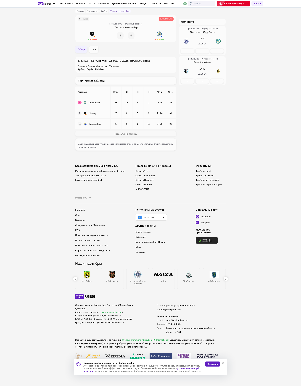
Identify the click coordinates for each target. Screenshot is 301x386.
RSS (77, 230)
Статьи (91, 3)
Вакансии (80, 220)
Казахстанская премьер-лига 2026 (96, 166)
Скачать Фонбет (143, 184)
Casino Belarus (142, 232)
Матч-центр (66, 3)
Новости (80, 3)
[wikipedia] (115, 356)
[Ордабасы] (218, 41)
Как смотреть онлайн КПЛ (88, 180)
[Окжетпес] (186, 41)
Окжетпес (195, 32)
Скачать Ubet (142, 189)
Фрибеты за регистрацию (209, 184)
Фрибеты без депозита (207, 180)
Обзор (81, 49)
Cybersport (140, 237)
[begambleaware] (161, 356)
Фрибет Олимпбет (205, 175)
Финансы (140, 252)
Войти (257, 3)
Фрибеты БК (203, 166)
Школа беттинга (160, 3)
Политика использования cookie (91, 245)
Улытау (118, 27)
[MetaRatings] (85, 296)
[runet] (78, 356)
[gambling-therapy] (183, 356)
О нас (78, 215)
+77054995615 (173, 324)
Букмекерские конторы (124, 3)
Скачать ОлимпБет (145, 175)
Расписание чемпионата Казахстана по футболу (100, 171)
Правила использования (87, 240)
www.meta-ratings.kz (111, 312)
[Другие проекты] (46, 3)
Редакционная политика (87, 255)
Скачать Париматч (144, 180)
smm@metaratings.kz (177, 320)
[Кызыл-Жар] (159, 35)
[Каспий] (186, 71)
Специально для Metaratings (90, 225)
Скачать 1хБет (142, 171)
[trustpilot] (137, 356)
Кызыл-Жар (131, 27)
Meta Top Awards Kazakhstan (150, 242)
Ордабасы (209, 32)
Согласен (212, 364)
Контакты (80, 210)
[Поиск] (191, 3)
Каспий (197, 62)
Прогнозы (103, 3)
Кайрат (207, 62)
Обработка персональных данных (92, 250)
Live (94, 49)
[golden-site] (93, 356)
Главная (80, 11)
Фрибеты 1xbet (203, 171)
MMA (138, 247)
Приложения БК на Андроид (153, 166)
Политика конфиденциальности (91, 235)
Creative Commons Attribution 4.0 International (145, 340)
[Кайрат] (218, 71)
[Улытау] (92, 35)
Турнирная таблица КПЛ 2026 (90, 175)
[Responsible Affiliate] (207, 356)
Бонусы (144, 3)
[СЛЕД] (226, 279)
